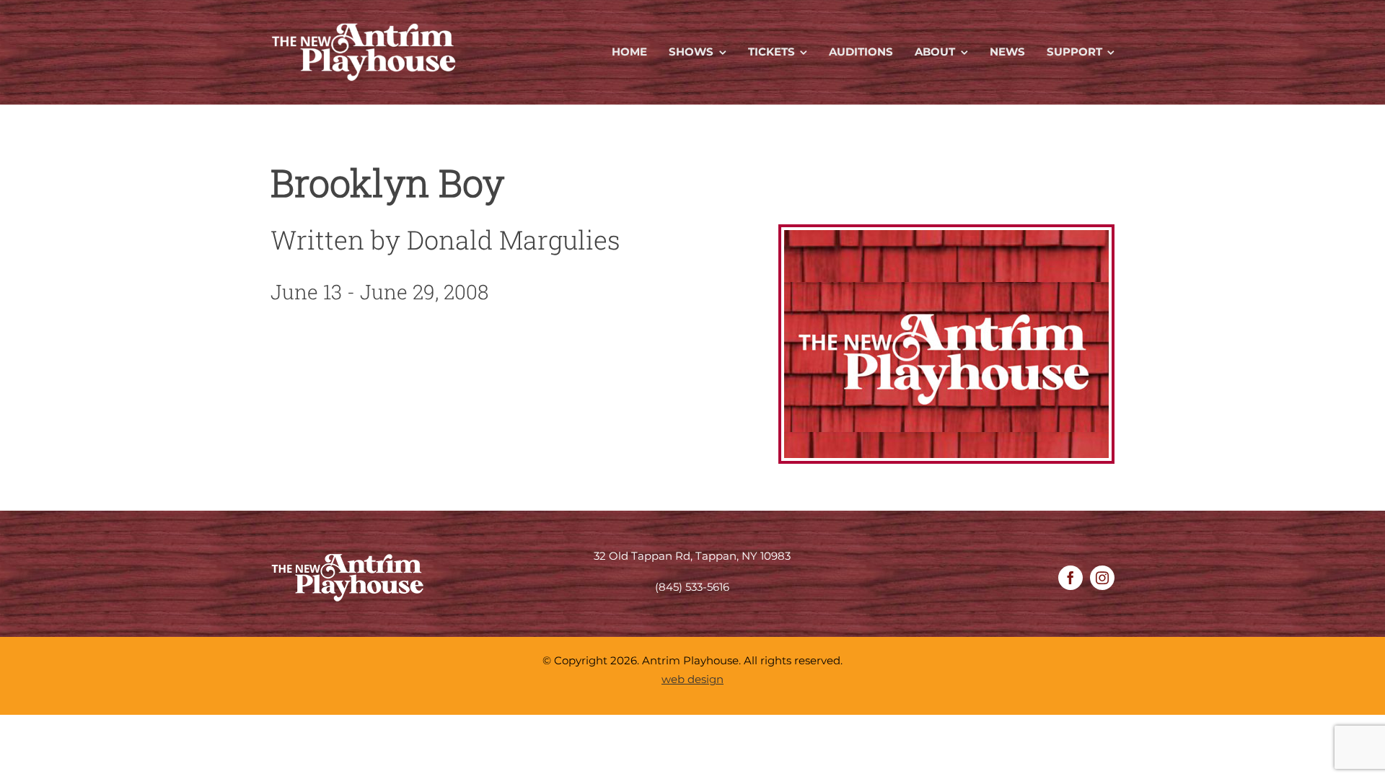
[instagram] (1102, 577)
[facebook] (1070, 577)
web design (692, 679)
